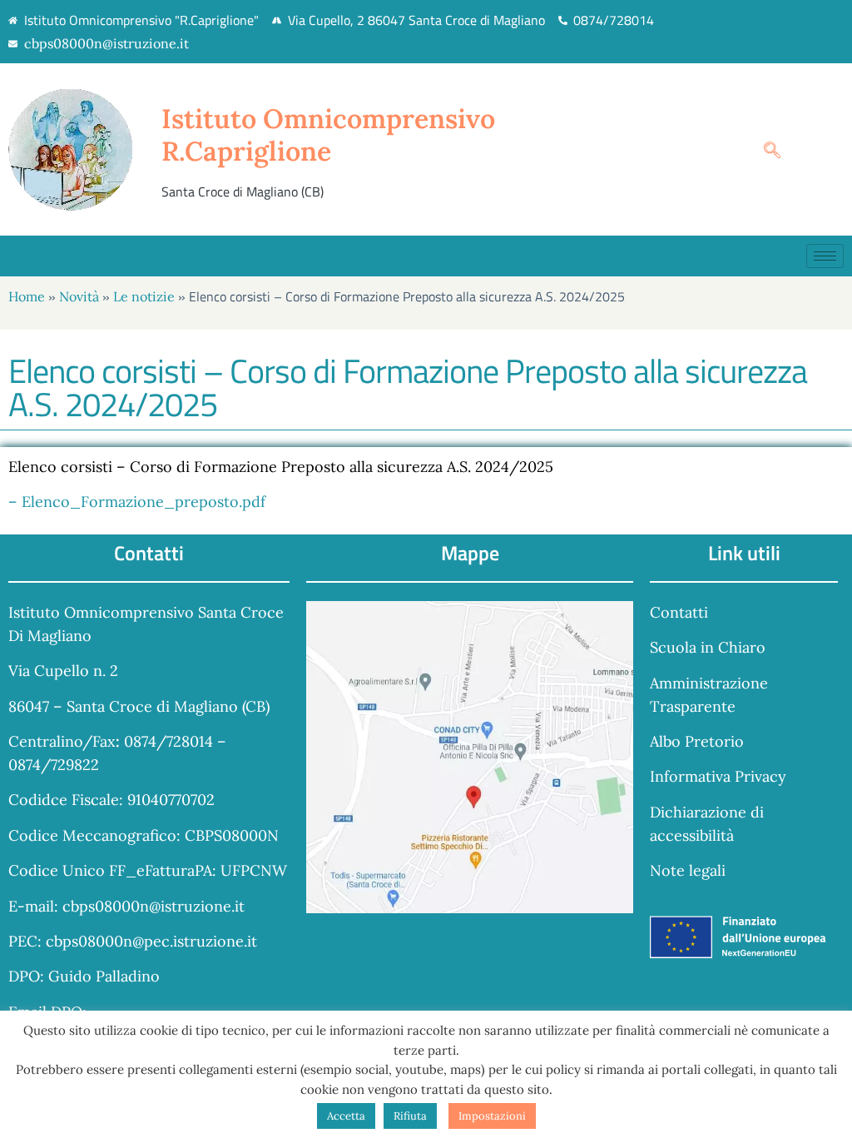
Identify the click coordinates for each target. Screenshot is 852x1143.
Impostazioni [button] (492, 1116)
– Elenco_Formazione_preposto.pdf (136, 501)
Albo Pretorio (697, 741)
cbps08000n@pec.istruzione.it (151, 941)
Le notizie (144, 296)
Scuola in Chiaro (707, 647)
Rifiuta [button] (410, 1116)
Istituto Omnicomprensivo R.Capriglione (328, 135)
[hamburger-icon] (825, 256)
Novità (79, 296)
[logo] (84, 149)
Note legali (688, 870)
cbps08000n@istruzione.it (106, 43)
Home (26, 296)
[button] (763, 149)
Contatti (679, 612)
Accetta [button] (346, 1116)
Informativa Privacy (718, 776)
